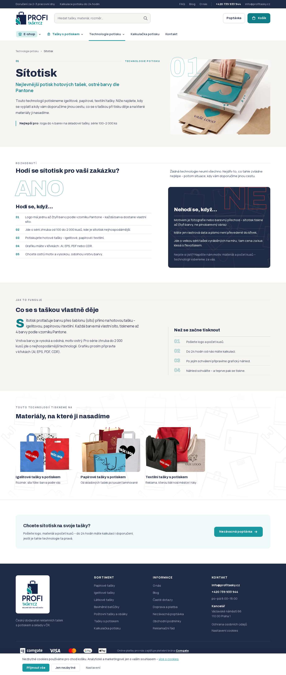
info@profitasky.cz (257, 4)
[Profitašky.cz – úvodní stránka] (32, 18)
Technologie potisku (27, 51)
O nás (203, 4)
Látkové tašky (104, 600)
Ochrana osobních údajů (229, 624)
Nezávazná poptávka (235, 531)
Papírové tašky (104, 585)
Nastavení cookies (225, 630)
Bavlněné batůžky (106, 607)
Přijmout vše (36, 668)
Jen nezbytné (65, 668)
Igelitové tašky (104, 593)
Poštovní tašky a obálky (111, 614)
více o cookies (169, 659)
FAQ (182, 4)
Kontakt (220, 577)
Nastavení (93, 668)
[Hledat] (145, 18)
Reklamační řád (164, 628)
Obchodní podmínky (167, 621)
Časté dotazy (163, 600)
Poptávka (234, 18)
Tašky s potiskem (106, 621)
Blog (192, 4)
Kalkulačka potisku (107, 628)
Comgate (182, 650)
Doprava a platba (165, 607)
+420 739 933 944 (228, 4)
